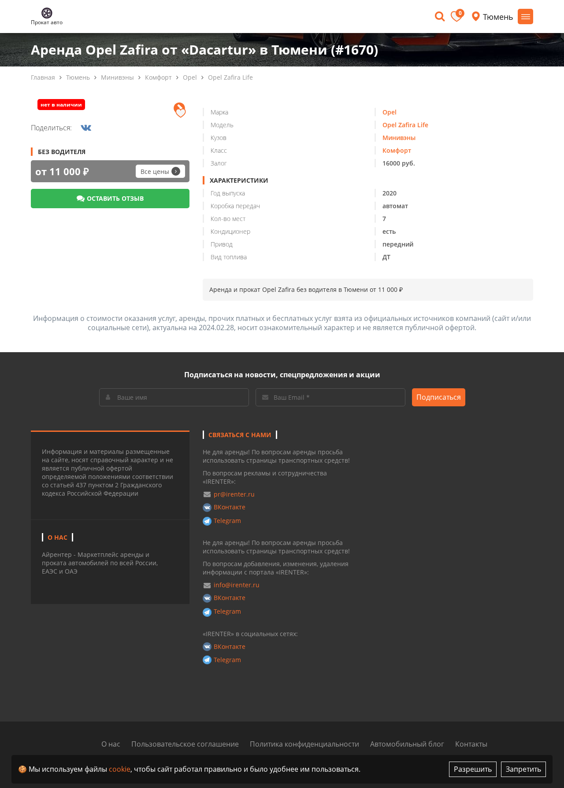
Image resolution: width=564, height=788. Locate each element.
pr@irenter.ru (234, 494)
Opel (190, 77)
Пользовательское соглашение (185, 744)
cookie (119, 769)
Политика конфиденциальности (304, 744)
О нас (110, 744)
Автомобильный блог (407, 744)
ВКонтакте (229, 507)
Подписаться (438, 397)
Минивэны (117, 77)
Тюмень (78, 77)
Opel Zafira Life (230, 77)
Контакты (471, 744)
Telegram (227, 520)
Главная (43, 77)
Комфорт (158, 77)
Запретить (523, 769)
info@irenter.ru (237, 585)
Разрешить (473, 769)
